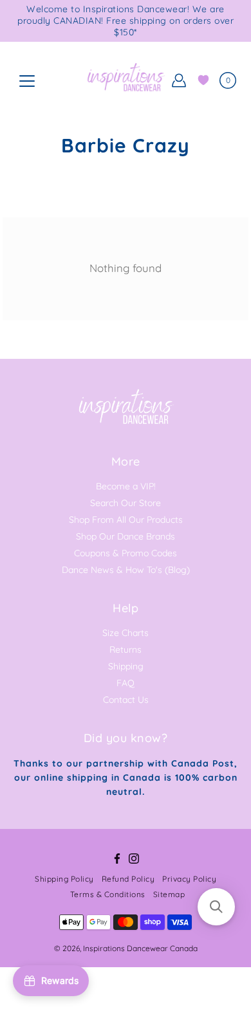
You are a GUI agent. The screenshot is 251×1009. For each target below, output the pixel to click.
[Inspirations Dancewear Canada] (125, 80)
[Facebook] (117, 858)
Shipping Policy (64, 879)
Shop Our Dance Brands (125, 536)
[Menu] (27, 81)
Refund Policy (128, 879)
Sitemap (169, 894)
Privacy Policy (189, 879)
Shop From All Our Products (126, 519)
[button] (216, 906)
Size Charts (125, 633)
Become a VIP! (126, 486)
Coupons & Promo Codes (125, 553)
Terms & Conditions (107, 894)
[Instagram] (134, 858)
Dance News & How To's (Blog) (126, 570)
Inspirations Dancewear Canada (140, 948)
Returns (125, 649)
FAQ (125, 683)
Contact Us (126, 699)
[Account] (179, 80)
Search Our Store (125, 503)
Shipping (126, 666)
